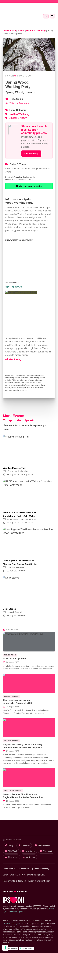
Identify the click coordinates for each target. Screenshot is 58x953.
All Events (30, 857)
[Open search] (46, 16)
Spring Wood (13, 286)
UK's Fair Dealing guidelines (14, 923)
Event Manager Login (39, 881)
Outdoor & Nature (18, 118)
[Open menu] (52, 16)
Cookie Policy (27, 948)
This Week (12, 851)
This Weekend (44, 845)
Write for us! (9, 869)
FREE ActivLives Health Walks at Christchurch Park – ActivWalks (19, 514)
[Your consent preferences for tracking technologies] (5, 948)
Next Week (30, 851)
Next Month (13, 857)
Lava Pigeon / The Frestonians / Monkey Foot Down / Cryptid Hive (20, 562)
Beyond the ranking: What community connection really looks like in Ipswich (22, 746)
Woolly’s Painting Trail (14, 468)
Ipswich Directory (40, 869)
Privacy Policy (11, 948)
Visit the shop (31, 153)
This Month (48, 851)
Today (10, 845)
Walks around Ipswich (14, 658)
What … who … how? (14, 875)
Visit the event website (30, 186)
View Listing (14, 359)
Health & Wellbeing (19, 114)
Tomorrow (26, 845)
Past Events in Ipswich (14, 881)
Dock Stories (9, 609)
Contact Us (23, 869)
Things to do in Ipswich (19, 420)
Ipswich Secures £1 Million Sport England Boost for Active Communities (23, 796)
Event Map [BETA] (36, 875)
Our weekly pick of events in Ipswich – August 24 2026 (17, 701)
